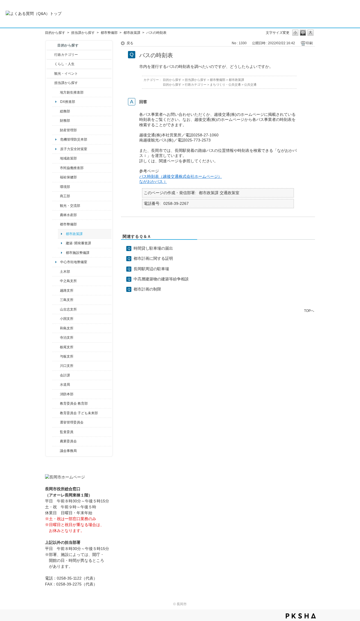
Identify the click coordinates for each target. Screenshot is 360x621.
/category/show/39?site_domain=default (56, 403)
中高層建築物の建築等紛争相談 (161, 279)
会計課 (65, 375)
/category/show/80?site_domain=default (56, 347)
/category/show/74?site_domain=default (56, 318)
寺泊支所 (66, 338)
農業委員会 (68, 441)
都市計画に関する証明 (153, 258)
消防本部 (66, 394)
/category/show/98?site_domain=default (56, 309)
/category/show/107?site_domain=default (56, 280)
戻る (130, 43)
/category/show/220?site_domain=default (56, 431)
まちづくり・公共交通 (225, 84)
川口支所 (66, 366)
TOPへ (309, 310)
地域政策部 (68, 158)
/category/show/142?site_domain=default (56, 290)
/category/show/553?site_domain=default (56, 130)
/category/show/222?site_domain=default (56, 441)
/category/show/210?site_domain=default (56, 375)
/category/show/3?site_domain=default (50, 54)
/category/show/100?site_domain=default (56, 92)
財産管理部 (68, 130)
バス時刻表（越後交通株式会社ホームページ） (180, 176)
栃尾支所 (66, 347)
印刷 (309, 43)
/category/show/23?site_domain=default (56, 186)
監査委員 (66, 432)
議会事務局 (68, 451)
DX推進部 (67, 102)
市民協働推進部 (72, 168)
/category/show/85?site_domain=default (56, 394)
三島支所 (66, 300)
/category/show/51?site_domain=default (56, 413)
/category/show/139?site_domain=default (56, 328)
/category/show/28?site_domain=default (56, 271)
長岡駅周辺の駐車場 (151, 269)
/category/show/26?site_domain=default (56, 167)
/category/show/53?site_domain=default (56, 299)
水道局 (65, 385)
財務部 (65, 121)
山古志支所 (68, 309)
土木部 (65, 272)
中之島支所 (68, 281)
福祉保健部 (68, 177)
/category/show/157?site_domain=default (56, 450)
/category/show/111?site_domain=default (56, 422)
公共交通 (250, 84)
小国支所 (66, 319)
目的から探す (55, 33)
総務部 (65, 111)
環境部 (65, 187)
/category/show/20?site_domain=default (56, 205)
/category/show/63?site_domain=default (56, 337)
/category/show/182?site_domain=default (56, 224)
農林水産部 (68, 215)
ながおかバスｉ (153, 181)
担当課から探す (83, 33)
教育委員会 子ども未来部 (79, 413)
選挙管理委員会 (72, 422)
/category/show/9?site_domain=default (50, 82)
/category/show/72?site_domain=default (56, 120)
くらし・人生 (64, 64)
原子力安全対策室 (73, 149)
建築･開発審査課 (78, 243)
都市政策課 (131, 33)
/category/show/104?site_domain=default (56, 158)
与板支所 (66, 356)
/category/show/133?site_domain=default (56, 365)
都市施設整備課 (77, 253)
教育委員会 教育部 (74, 403)
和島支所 (66, 328)
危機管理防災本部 (73, 139)
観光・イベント (66, 74)
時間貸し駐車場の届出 (153, 248)
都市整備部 (109, 33)
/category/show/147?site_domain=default (56, 384)
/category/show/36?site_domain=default (56, 196)
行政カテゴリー (66, 55)
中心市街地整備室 (73, 262)
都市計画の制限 (147, 289)
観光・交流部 (70, 206)
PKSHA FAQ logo (301, 616)
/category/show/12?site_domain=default (50, 63)
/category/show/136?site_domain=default (56, 356)
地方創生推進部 (72, 92)
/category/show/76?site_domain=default (56, 215)
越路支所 (66, 290)
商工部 (65, 196)
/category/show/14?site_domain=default (56, 177)
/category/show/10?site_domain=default (56, 111)
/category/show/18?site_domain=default (50, 73)
